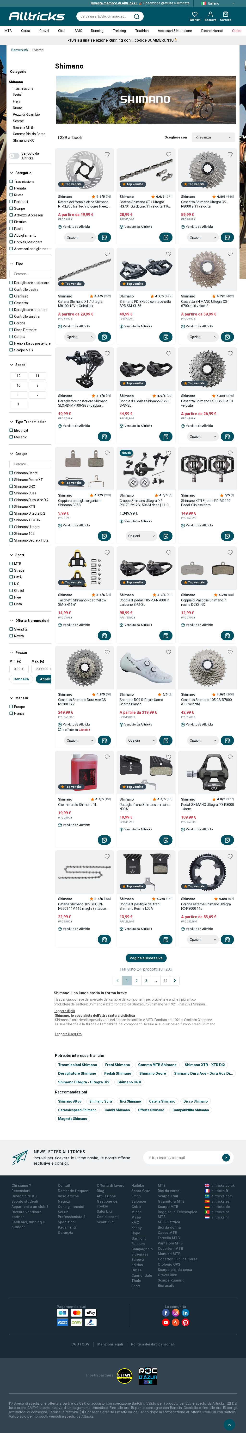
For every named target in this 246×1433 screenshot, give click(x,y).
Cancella (21, 679)
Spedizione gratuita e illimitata (140, 3)
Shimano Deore (152, 1073)
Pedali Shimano (117, 1073)
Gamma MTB (23, 127)
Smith (136, 1196)
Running (97, 31)
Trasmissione (23, 88)
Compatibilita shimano (190, 1110)
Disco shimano (196, 1101)
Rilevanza (203, 137)
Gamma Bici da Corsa (29, 134)
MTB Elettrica (169, 1222)
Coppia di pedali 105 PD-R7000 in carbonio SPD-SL (144, 602)
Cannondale (141, 1275)
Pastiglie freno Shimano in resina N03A (145, 807)
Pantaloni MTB (170, 1243)
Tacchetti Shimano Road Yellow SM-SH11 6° (82, 602)
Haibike (137, 1185)
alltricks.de (220, 1207)
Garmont (138, 1238)
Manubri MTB (169, 1254)
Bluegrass (139, 1254)
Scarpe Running (171, 1280)
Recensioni (21, 1191)
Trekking (119, 31)
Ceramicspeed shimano (77, 1110)
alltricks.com (222, 1196)
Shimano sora (100, 1101)
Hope (135, 1233)
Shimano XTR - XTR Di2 (205, 1065)
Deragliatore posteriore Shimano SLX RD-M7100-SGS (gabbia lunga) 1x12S (83, 403)
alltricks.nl (220, 1217)
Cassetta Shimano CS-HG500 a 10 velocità (207, 403)
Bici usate (166, 1285)
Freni (16, 101)
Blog (100, 1191)
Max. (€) (37, 661)
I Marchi (38, 50)
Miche (136, 1212)
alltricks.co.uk (223, 1185)
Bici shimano (130, 1101)
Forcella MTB (169, 1238)
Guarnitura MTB (171, 1201)
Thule (136, 1281)
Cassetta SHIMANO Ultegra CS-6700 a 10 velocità (204, 304)
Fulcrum (138, 1244)
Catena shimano (162, 1101)
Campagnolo (142, 1249)
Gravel (44, 31)
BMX (78, 31)
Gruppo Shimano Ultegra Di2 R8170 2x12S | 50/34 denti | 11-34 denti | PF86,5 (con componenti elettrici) (145, 503)
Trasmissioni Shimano (77, 1065)
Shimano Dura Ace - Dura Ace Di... (203, 1073)
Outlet (236, 31)
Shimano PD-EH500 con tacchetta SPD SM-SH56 (145, 304)
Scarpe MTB (168, 1207)
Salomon (138, 1201)
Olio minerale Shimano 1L (77, 805)
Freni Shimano (117, 1065)
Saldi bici (104, 1211)
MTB (8, 31)
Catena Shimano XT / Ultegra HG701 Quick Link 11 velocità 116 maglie (144, 204)
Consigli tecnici (71, 1207)
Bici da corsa (168, 1191)
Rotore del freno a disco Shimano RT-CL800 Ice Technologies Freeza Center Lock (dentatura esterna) (84, 204)
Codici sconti (108, 1217)
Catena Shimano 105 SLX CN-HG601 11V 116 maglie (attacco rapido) (82, 906)
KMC (135, 1222)
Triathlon (142, 31)
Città (61, 31)
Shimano (16, 82)
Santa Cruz (140, 1191)
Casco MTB (167, 1233)
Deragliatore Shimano (77, 1073)
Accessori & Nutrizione (175, 31)
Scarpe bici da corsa (175, 1270)
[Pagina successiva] (174, 980)
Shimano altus (69, 1101)
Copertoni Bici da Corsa (177, 1259)
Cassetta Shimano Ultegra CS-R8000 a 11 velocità (204, 204)
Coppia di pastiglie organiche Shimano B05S (79, 503)
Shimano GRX (23, 140)
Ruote (17, 108)
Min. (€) (15, 661)
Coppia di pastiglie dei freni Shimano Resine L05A (140, 906)
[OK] (226, 1158)
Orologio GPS (169, 1264)
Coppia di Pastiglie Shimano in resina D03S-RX (204, 602)
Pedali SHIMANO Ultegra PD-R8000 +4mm (207, 807)
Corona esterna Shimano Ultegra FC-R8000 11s (206, 906)
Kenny (136, 1228)
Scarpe (18, 121)
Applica (46, 679)
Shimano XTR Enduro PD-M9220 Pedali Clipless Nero (205, 503)
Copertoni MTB (170, 1248)
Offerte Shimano (151, 1110)
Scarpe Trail (168, 1196)
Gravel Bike (167, 1275)
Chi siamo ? (21, 1185)
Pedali (17, 95)
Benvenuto (19, 50)
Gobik (136, 1207)
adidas (137, 1265)
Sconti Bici (105, 1222)
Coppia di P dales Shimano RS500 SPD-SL (145, 403)
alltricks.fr (219, 1191)
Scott (135, 1286)
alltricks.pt (220, 1212)
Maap (136, 1217)
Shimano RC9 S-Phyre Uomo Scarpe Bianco (141, 702)
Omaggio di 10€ (25, 1196)
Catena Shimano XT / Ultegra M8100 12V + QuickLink (80, 304)
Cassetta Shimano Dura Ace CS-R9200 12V (82, 702)
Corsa (25, 31)
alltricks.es (220, 1201)
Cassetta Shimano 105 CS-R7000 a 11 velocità (206, 702)
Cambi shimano (117, 1110)
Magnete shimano (72, 1119)
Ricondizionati (212, 31)
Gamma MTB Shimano (157, 1065)
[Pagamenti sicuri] (77, 1317)
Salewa (137, 1259)
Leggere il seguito (68, 1034)
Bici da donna (169, 1227)
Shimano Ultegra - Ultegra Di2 (83, 1082)
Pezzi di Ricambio (26, 114)
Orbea (136, 1270)
